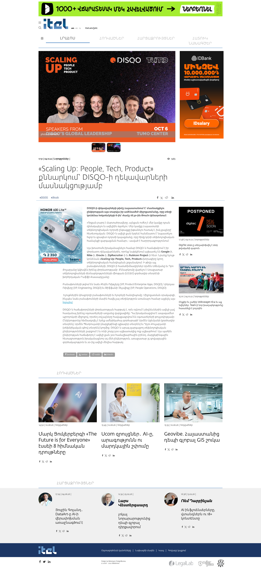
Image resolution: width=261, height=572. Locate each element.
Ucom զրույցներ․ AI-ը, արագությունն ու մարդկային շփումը (127, 440)
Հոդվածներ (61, 425)
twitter (84, 355)
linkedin (109, 355)
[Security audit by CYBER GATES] (206, 564)
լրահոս (67, 38)
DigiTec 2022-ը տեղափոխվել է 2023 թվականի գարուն (198, 246)
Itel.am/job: (91, 28)
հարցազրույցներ (156, 38)
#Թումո (55, 197)
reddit (97, 355)
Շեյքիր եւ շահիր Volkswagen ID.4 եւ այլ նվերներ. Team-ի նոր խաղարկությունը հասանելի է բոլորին (201, 305)
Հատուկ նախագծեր (200, 41)
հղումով (67, 302)
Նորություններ (61, 159)
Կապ (161, 551)
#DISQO (44, 197)
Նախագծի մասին (145, 551)
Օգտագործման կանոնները (116, 551)
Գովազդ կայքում (177, 551)
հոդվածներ (112, 38)
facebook (70, 355)
